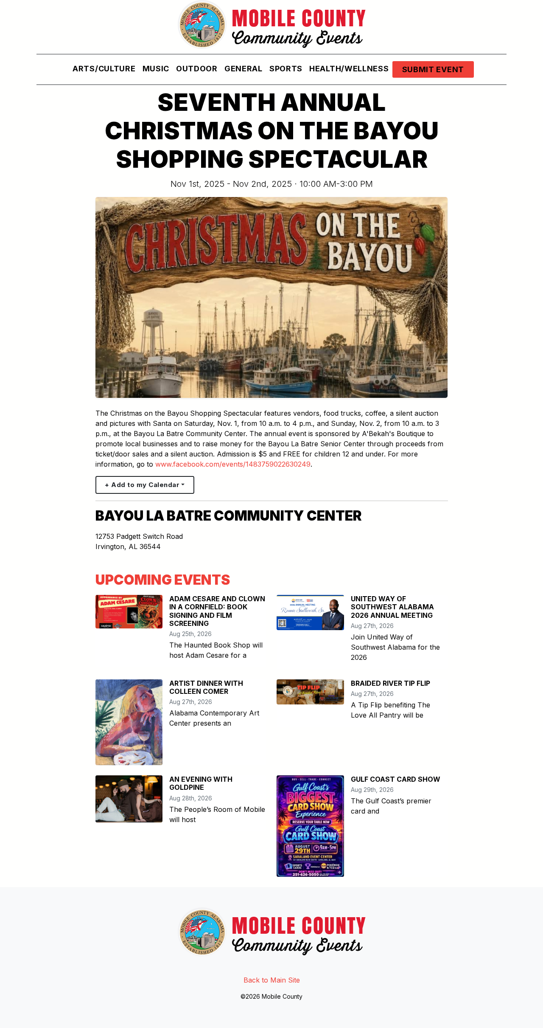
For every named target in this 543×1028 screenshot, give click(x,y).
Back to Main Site (272, 980)
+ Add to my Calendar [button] (142, 485)
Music (156, 68)
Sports (285, 68)
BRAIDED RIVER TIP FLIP (390, 683)
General (243, 68)
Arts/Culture (104, 68)
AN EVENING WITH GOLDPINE (200, 783)
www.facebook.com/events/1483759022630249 (233, 464)
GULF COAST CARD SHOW (395, 779)
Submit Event (433, 69)
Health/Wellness (349, 68)
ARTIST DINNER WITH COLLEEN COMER (206, 687)
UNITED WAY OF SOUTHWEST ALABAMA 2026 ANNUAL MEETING (392, 606)
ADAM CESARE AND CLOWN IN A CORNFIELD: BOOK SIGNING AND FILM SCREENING (217, 611)
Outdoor (197, 68)
